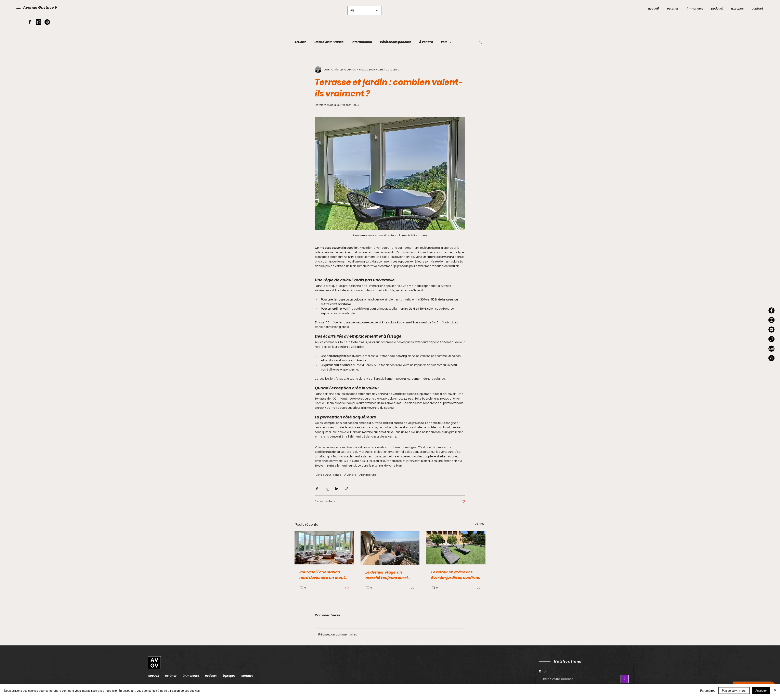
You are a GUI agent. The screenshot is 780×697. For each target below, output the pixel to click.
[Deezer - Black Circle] (771, 349)
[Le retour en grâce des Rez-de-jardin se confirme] (455, 547)
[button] (480, 42)
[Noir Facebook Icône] (29, 22)
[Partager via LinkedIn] (337, 489)
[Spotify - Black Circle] (47, 22)
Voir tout (479, 523)
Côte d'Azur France (328, 42)
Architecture (367, 474)
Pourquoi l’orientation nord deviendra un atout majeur (322, 574)
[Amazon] (771, 358)
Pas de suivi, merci (734, 690)
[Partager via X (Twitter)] (327, 489)
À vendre (426, 42)
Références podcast (395, 42)
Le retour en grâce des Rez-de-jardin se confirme (455, 574)
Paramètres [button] (707, 690)
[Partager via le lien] (347, 489)
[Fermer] (775, 690)
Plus (444, 42)
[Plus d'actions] (462, 69)
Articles (300, 42)
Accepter (761, 690)
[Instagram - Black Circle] (771, 320)
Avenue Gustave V (40, 7)
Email (543, 671)
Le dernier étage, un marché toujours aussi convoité (386, 575)
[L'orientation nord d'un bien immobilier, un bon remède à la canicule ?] (324, 547)
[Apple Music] (771, 339)
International (362, 42)
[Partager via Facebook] (317, 489)
